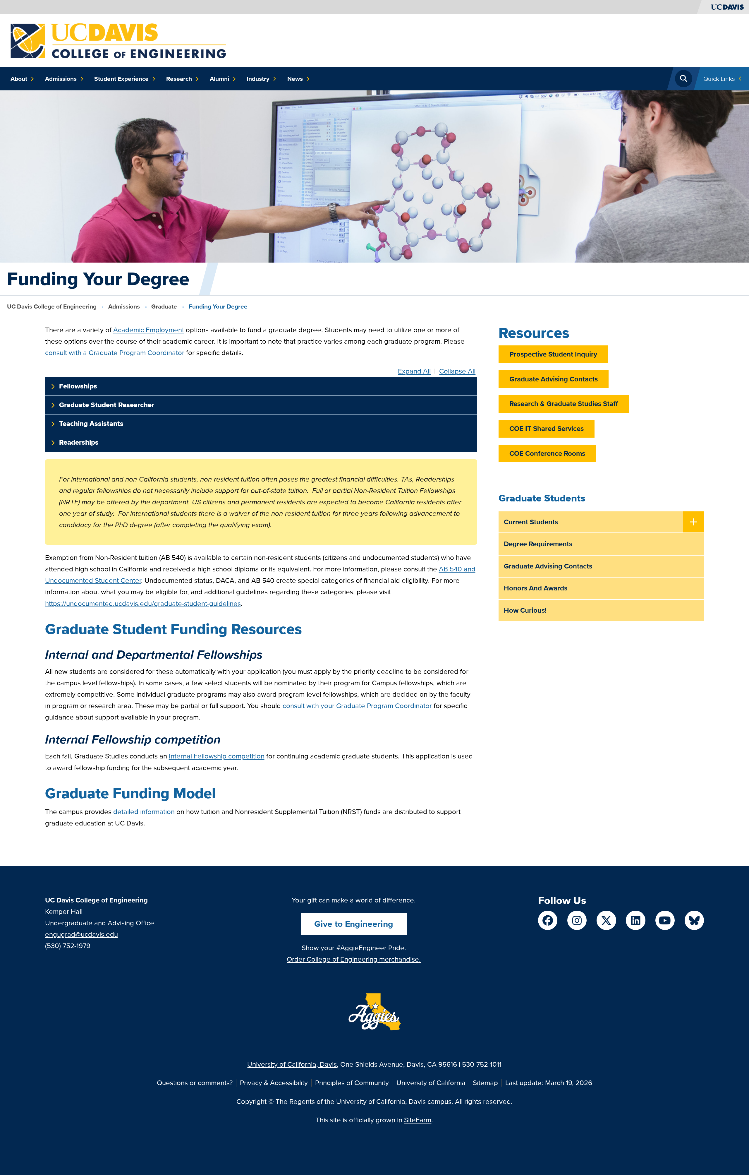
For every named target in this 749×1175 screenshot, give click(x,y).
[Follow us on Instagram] (577, 920)
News (295, 78)
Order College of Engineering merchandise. (354, 959)
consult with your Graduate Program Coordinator (357, 705)
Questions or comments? (195, 1083)
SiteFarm (417, 1120)
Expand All (414, 371)
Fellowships (78, 386)
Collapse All (457, 371)
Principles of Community (352, 1083)
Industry (258, 78)
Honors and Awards (535, 588)
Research (179, 78)
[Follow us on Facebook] (547, 920)
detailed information (144, 811)
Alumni (219, 78)
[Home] (118, 40)
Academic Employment (148, 330)
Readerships (79, 442)
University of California (430, 1083)
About (19, 78)
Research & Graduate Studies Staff (563, 403)
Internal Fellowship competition (216, 756)
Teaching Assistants (91, 423)
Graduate (164, 306)
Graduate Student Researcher (106, 405)
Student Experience (121, 78)
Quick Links (719, 78)
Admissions (61, 78)
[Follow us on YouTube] (665, 920)
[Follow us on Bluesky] (694, 920)
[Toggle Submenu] (693, 522)
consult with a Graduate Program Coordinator (115, 352)
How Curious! (525, 610)
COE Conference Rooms (547, 453)
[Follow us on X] (606, 920)
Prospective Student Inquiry (553, 354)
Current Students (531, 522)
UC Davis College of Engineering (52, 306)
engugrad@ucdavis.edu (81, 934)
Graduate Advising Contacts (553, 379)
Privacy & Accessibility (274, 1083)
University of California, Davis (292, 1064)
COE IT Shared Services (546, 428)
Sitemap (485, 1083)
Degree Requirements (538, 544)
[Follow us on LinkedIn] (635, 920)
